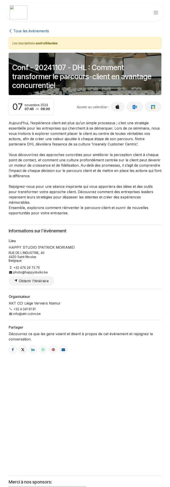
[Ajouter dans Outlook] (134, 107)
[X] (23, 349)
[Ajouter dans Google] (153, 107)
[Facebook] (13, 349)
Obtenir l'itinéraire (33, 281)
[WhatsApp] (43, 349)
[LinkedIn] (33, 349)
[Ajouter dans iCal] (118, 106)
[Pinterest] (53, 349)
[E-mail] (63, 349)
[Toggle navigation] (155, 12)
